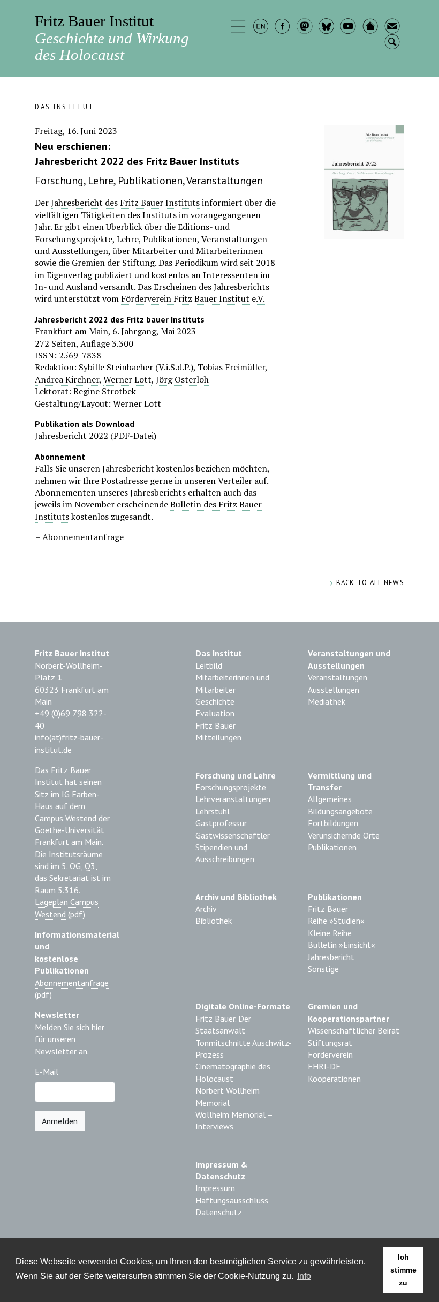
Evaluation (214, 713)
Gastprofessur (221, 823)
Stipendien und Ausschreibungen (224, 853)
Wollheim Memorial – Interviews (234, 1120)
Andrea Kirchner (67, 379)
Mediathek (326, 701)
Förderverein (330, 1054)
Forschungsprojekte (230, 787)
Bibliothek (213, 920)
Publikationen (332, 847)
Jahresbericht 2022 (71, 436)
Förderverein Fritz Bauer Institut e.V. (193, 298)
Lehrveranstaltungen (232, 799)
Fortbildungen (333, 823)
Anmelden (60, 1121)
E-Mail (46, 1071)
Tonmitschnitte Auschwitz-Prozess (243, 1048)
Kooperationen (334, 1078)
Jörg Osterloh (182, 379)
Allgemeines (330, 799)
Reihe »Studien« (336, 920)
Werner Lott (127, 379)
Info (304, 1276)
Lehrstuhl (212, 811)
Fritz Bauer (215, 725)
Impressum (215, 1188)
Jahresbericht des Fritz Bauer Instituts (125, 202)
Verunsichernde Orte (344, 835)
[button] (239, 27)
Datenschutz (218, 1212)
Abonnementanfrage (83, 537)
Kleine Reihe (330, 932)
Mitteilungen (218, 737)
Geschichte (214, 701)
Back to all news (369, 582)
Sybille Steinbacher (116, 367)
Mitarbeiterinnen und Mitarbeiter (232, 683)
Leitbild (208, 665)
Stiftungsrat (330, 1042)
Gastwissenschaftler (232, 835)
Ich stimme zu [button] (403, 1270)
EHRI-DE (324, 1066)
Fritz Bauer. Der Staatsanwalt (223, 1024)
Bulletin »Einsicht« (341, 944)
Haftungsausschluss (231, 1200)
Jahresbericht (331, 957)
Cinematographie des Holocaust (232, 1072)
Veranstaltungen (337, 677)
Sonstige (323, 968)
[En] (261, 27)
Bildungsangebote (340, 811)
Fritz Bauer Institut (112, 37)
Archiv (206, 908)
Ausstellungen (333, 689)
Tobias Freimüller (231, 367)
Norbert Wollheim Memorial (227, 1096)
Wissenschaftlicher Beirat (353, 1030)
